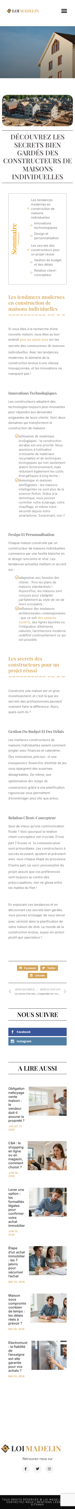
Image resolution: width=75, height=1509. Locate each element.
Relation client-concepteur (45, 272)
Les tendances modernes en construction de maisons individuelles (43, 208)
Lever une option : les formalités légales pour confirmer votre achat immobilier (16, 1207)
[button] (64, 11)
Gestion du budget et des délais (47, 262)
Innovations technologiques (45, 225)
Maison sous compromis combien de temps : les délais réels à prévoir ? (17, 1309)
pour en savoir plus (34, 339)
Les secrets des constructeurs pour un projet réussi (45, 250)
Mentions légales (52, 1502)
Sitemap (37, 1504)
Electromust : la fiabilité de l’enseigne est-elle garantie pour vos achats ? (17, 1357)
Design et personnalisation (46, 236)
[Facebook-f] (25, 1469)
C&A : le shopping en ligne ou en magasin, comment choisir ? (16, 1155)
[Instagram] (49, 1469)
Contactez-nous (20, 1502)
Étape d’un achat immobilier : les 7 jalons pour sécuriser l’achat (16, 1262)
